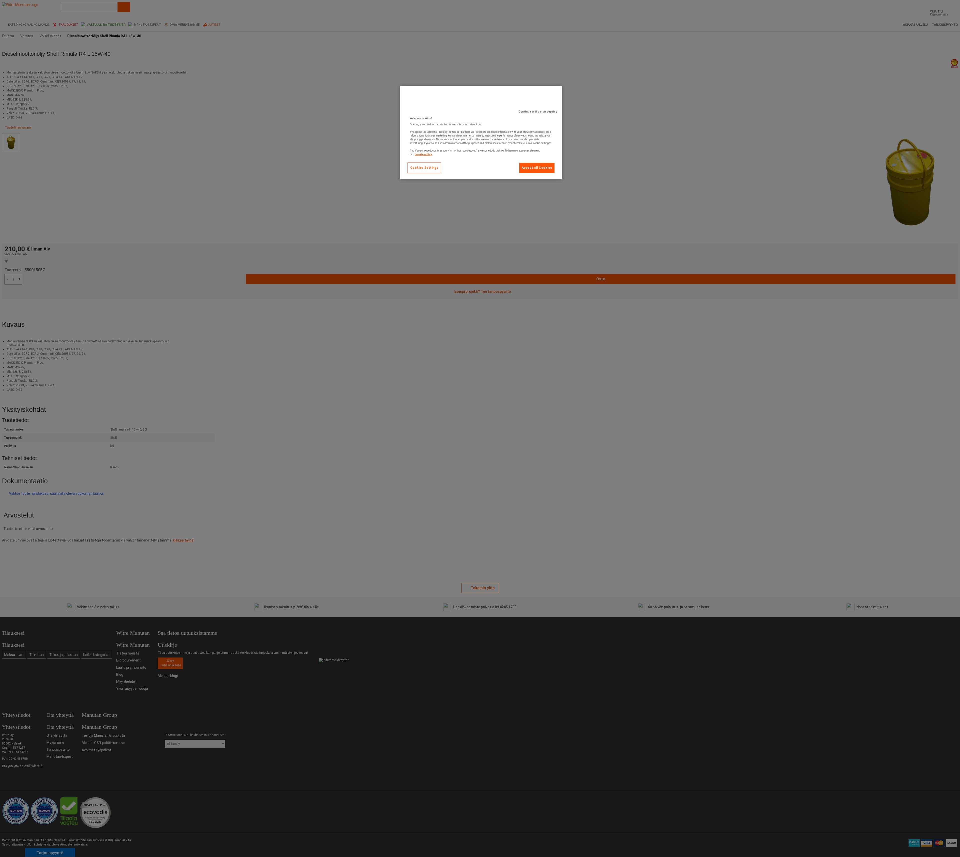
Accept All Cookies (537, 168)
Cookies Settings (424, 168)
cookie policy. (423, 154)
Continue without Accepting (537, 111)
